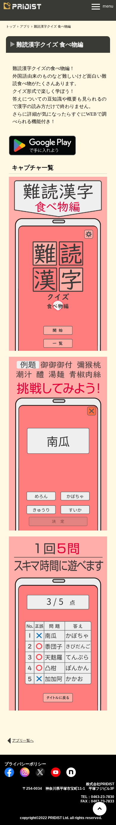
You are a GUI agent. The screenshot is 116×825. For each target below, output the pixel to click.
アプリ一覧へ (23, 740)
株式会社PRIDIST (22, 8)
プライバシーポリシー (25, 764)
